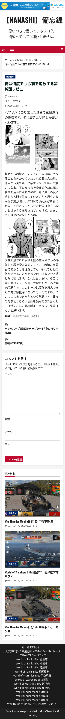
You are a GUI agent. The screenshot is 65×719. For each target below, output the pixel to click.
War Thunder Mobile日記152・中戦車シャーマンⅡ (31, 629)
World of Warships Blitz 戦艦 (31, 679)
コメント (11, 374)
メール (8, 431)
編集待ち (10, 76)
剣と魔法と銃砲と (32, 647)
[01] (33, 148)
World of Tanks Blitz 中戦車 (32, 663)
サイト (8, 444)
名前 (7, 419)
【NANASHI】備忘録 (33, 20)
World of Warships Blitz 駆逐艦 (32, 688)
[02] (33, 237)
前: (32, 329)
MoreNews (46, 711)
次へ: (14, 341)
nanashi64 (13, 96)
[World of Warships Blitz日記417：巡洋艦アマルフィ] (32, 549)
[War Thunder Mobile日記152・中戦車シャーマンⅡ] (32, 604)
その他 (52, 704)
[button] (3, 49)
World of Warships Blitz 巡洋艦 (32, 683)
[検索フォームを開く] (62, 49)
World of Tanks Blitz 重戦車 (32, 659)
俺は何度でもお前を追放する (26, 315)
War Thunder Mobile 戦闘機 (31, 692)
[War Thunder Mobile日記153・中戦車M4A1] (32, 498)
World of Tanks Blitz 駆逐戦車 (32, 671)
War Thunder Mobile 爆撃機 (31, 700)
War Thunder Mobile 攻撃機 (31, 696)
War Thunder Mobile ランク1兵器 (26, 704)
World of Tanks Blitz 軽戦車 (32, 667)
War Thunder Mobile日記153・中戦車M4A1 (29, 521)
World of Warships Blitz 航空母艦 (31, 675)
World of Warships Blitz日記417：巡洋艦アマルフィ (32, 574)
